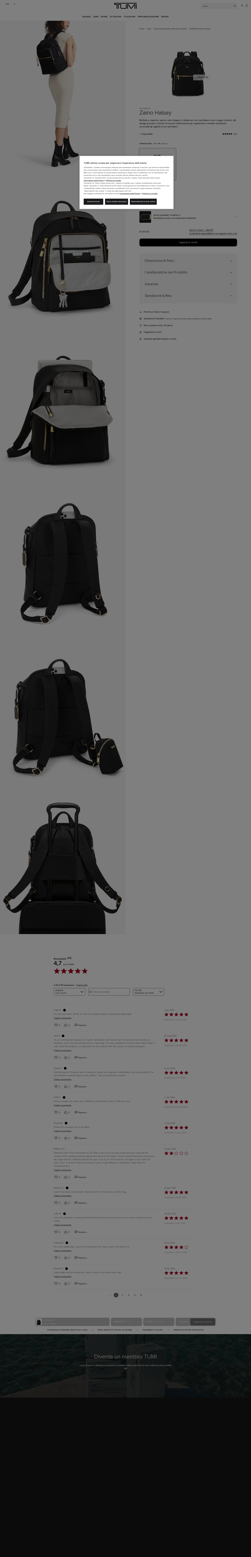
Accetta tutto (93, 202)
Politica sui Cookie (113, 181)
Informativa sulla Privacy (94, 181)
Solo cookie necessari (117, 202)
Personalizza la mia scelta (143, 202)
